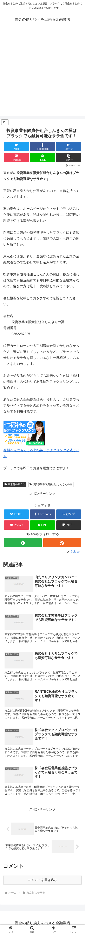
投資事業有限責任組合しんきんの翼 (52, 484)
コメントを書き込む (42, 880)
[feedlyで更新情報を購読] (23, 542)
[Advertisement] (42, 73)
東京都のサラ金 (16, 484)
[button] (68, 157)
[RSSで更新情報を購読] (62, 542)
